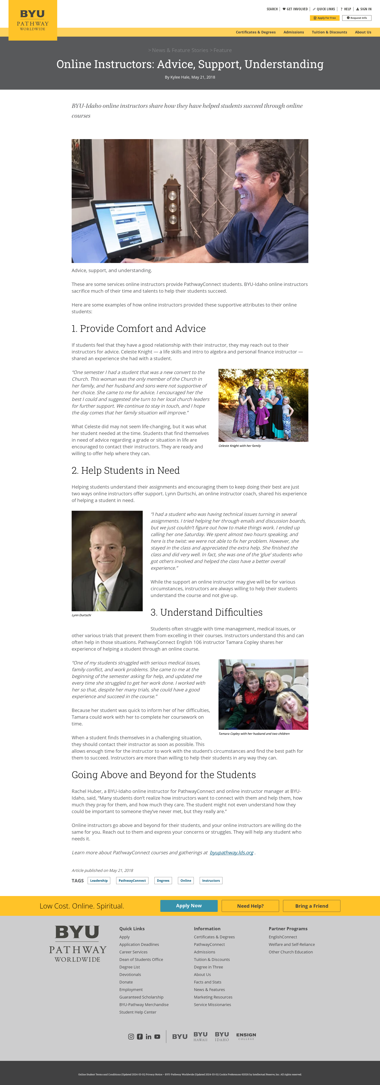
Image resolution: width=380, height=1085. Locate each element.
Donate (126, 982)
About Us (202, 974)
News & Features (209, 989)
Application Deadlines (139, 944)
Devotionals (130, 974)
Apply (124, 937)
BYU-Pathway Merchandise (144, 1004)
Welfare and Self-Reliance (292, 944)
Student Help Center (137, 1012)
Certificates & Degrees (214, 937)
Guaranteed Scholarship (141, 997)
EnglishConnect (283, 937)
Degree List (129, 967)
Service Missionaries (212, 1004)
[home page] (33, 20)
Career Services (133, 952)
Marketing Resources (213, 997)
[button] (270, 9)
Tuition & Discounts (212, 959)
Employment (131, 989)
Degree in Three (208, 967)
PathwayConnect (209, 944)
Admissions (204, 952)
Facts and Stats (207, 982)
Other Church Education (291, 952)
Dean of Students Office (141, 959)
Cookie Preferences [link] (230, 1074)
